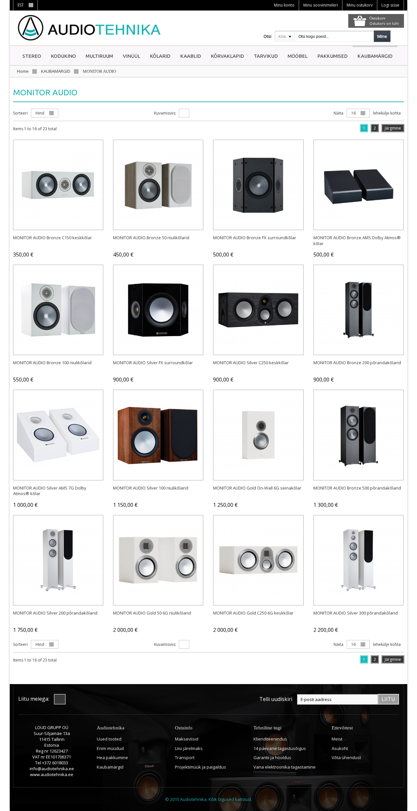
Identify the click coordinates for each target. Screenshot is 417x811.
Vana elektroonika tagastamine (284, 767)
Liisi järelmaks (189, 748)
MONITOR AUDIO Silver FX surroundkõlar (153, 363)
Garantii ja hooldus (272, 757)
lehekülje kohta (387, 113)
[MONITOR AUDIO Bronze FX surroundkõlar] (258, 185)
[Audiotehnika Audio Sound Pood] (90, 28)
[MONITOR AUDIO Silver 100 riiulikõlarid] (158, 435)
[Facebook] (59, 699)
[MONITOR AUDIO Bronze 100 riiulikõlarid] (58, 310)
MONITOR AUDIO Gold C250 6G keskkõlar (253, 613)
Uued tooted (109, 739)
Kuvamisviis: (165, 113)
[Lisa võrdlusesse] (64, 221)
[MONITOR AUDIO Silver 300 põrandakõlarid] (358, 560)
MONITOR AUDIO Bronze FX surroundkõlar (254, 238)
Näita (338, 113)
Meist (337, 739)
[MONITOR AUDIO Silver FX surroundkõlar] (158, 310)
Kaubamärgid (110, 767)
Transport (184, 757)
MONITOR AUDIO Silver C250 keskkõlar (251, 363)
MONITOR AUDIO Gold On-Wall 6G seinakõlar (257, 488)
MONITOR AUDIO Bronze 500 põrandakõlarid (357, 488)
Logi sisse (390, 5)
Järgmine (393, 128)
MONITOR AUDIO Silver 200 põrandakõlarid (55, 613)
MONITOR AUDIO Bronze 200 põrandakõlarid (357, 363)
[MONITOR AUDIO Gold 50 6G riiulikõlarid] (158, 560)
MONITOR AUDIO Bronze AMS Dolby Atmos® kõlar (357, 240)
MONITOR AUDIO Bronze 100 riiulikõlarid (52, 363)
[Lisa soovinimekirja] (48, 221)
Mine (382, 36)
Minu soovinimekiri (320, 5)
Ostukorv (377, 18)
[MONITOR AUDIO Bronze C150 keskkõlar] (58, 185)
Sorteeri (20, 113)
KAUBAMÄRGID (55, 71)
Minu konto (284, 5)
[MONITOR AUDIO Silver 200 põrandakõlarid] (58, 560)
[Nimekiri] (197, 113)
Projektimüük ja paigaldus (200, 767)
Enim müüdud (110, 748)
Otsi (267, 36)
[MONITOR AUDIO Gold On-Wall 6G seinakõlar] (258, 435)
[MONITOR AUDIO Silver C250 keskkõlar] (258, 310)
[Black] (358, 435)
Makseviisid (186, 739)
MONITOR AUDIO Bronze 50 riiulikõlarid (151, 238)
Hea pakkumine (112, 757)
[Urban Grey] (158, 185)
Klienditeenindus (270, 739)
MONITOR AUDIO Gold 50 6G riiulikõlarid (152, 613)
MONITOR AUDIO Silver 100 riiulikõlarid (150, 488)
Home (23, 71)
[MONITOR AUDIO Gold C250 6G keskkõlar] (258, 560)
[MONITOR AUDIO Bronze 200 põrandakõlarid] (358, 310)
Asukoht (340, 748)
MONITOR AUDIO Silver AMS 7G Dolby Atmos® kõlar (49, 491)
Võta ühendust (346, 757)
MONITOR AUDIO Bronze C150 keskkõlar (52, 238)
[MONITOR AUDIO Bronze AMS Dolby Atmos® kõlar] (358, 185)
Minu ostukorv (360, 5)
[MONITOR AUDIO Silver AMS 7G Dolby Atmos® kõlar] (58, 435)
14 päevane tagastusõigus (279, 748)
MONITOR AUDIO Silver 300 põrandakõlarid (355, 613)
